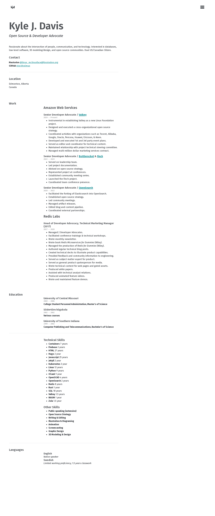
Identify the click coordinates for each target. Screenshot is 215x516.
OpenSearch (86, 187)
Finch (100, 156)
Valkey (83, 114)
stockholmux (23, 65)
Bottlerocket (86, 156)
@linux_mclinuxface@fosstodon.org (39, 62)
